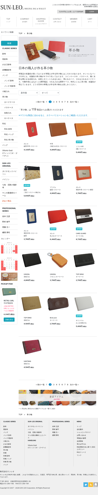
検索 (9, 43)
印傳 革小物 (7, 462)
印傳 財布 (6, 456)
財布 (4, 54)
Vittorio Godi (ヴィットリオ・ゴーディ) (9, 153)
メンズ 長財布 (9, 86)
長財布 (5, 59)
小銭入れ (5, 91)
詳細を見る (9, 319)
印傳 (4, 453)
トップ (79, 426)
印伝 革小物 (9, 140)
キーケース (8, 118)
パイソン (5, 179)
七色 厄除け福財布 (35, 432)
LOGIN (91, 12)
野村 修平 (6, 222)
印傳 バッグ (7, 459)
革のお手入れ (81, 444)
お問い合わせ (81, 435)
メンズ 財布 (9, 80)
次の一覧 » (74, 102)
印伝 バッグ (9, 134)
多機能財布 (6, 70)
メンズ (5, 75)
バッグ (5, 145)
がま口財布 (6, 64)
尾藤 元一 (6, 227)
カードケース (9, 102)
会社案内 (80, 429)
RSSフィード (81, 452)
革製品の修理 (81, 438)
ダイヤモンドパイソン (35, 426)
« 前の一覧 (40, 102)
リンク (79, 455)
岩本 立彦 (6, 216)
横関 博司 (6, 232)
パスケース (8, 107)
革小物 (5, 97)
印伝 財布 (8, 129)
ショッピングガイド (84, 432)
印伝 (4, 123)
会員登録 (80, 441)
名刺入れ (7, 113)
